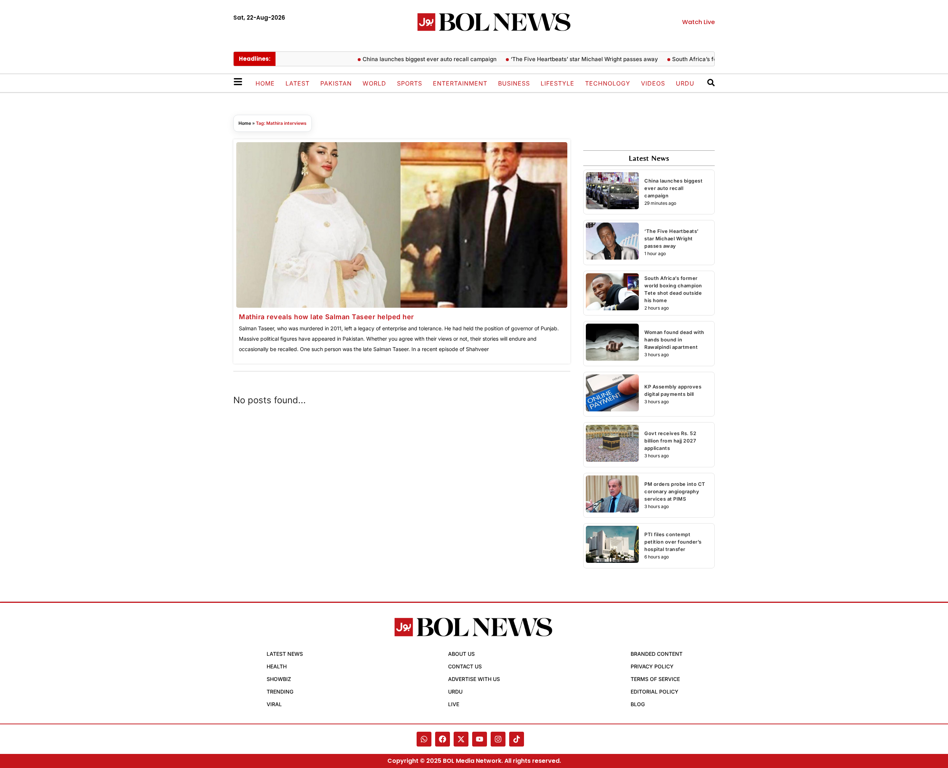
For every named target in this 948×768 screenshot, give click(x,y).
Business (514, 83)
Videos (653, 83)
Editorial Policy (654, 691)
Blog (638, 704)
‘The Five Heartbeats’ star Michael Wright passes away (570, 59)
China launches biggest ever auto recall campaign (415, 59)
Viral (274, 704)
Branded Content (656, 654)
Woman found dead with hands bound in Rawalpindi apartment (674, 339)
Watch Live (698, 22)
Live (453, 704)
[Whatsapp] (424, 739)
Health (277, 666)
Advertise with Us (474, 679)
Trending (280, 691)
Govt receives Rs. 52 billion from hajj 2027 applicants (670, 440)
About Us (461, 654)
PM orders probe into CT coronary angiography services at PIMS (674, 491)
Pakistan (336, 83)
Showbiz (279, 679)
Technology (607, 83)
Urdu (685, 83)
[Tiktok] (516, 739)
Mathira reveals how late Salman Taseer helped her (326, 317)
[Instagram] (498, 739)
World (374, 83)
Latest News (285, 654)
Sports (409, 83)
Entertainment (460, 83)
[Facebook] (442, 739)
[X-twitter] (461, 739)
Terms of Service (655, 679)
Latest (298, 83)
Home (265, 83)
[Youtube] (479, 739)
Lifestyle (557, 83)
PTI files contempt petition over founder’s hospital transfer (673, 541)
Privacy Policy (652, 666)
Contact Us (465, 666)
